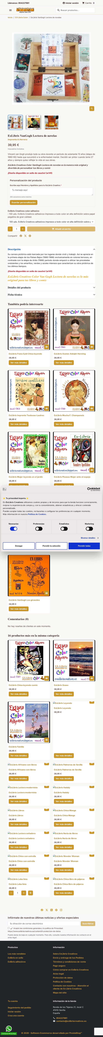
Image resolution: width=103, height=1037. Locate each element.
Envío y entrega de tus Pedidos (68, 957)
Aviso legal (58, 973)
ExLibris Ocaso (61, 685)
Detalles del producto (19, 287)
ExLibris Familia (16, 746)
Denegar (18, 546)
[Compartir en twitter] (25, 236)
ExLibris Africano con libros (22, 769)
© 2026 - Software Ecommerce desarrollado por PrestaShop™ (51, 1033)
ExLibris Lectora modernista (22, 792)
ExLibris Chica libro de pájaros (69, 884)
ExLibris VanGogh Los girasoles (24, 600)
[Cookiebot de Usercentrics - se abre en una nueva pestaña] (89, 489)
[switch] (38, 529)
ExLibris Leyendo (62, 708)
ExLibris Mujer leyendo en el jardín (26, 477)
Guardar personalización (24, 202)
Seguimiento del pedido (19, 1007)
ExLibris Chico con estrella (22, 861)
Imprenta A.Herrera (17, 139)
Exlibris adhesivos (17, 961)
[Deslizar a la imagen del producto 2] (33, 122)
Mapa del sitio (60, 992)
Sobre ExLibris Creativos (65, 953)
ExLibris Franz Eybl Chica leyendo (25, 353)
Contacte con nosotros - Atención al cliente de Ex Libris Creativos (71, 987)
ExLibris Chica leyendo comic (23, 685)
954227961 (61, 1018)
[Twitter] (47, 909)
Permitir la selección (51, 546)
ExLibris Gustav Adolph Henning (70, 353)
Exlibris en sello (15, 957)
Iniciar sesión (14, 1011)
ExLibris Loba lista (17, 884)
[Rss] (51, 909)
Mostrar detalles (88, 538)
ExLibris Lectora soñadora (21, 838)
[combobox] (75, 10)
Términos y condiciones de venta (69, 961)
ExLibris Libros (16, 815)
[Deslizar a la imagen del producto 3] (51, 122)
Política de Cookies (37, 514)
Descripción (14, 249)
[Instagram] (61, 909)
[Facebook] (42, 909)
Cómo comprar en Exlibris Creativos (71, 969)
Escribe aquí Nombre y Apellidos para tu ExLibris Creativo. (35, 185)
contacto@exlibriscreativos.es (71, 1021)
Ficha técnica (15, 294)
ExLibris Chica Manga (64, 815)
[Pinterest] (56, 909)
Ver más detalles (18, 362)
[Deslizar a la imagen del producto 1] (15, 122)
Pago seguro (59, 965)
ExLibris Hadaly (61, 792)
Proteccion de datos (63, 977)
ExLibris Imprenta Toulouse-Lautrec (26, 415)
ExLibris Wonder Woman (66, 861)
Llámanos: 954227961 (18, 3)
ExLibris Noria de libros (65, 838)
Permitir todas (84, 546)
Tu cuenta (13, 1001)
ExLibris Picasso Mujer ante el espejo (72, 477)
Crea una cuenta (16, 1015)
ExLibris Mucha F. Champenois (69, 415)
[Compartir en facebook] (21, 236)
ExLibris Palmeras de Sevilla (67, 769)
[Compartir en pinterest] (30, 236)
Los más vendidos (17, 953)
